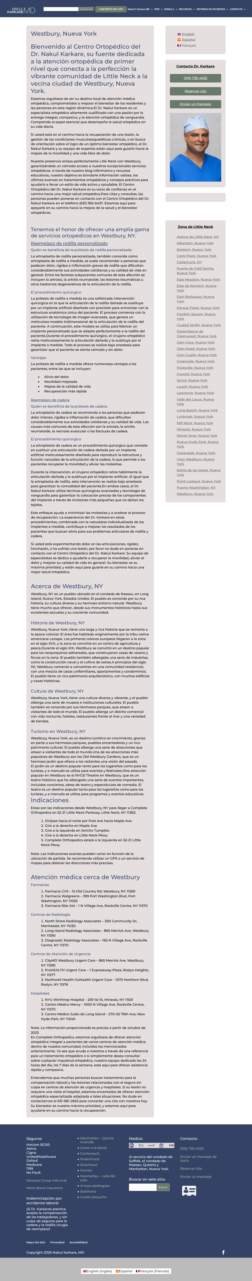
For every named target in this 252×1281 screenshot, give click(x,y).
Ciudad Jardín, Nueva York (199, 325)
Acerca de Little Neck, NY (198, 237)
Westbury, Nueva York (195, 494)
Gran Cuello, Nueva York (197, 355)
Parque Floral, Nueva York (198, 308)
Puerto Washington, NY (196, 488)
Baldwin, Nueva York (194, 250)
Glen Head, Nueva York (196, 349)
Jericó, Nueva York (192, 380)
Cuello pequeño (93, 1197)
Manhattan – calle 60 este (97, 1178)
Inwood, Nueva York (193, 374)
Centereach (90, 1154)
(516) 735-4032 (195, 78)
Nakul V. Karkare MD (139, 9)
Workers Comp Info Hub (46, 1181)
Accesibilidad (78, 1242)
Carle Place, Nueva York (196, 256)
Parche (86, 1170)
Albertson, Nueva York (195, 243)
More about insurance (44, 1188)
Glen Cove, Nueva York (196, 342)
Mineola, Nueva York (194, 429)
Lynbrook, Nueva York (195, 417)
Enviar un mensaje (195, 104)
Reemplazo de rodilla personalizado (69, 243)
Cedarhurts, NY (189, 262)
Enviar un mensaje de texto (198, 1159)
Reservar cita (195, 91)
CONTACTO (236, 9)
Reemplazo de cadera (50, 400)
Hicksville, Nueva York (195, 368)
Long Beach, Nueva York (197, 410)
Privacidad (57, 1242)
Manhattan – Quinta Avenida (97, 1140)
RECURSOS (185, 9)
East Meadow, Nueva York (198, 280)
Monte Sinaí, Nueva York (197, 436)
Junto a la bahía (93, 1148)
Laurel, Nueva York (192, 387)
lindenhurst (89, 1159)
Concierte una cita (111, 9)
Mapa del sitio (35, 1242)
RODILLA (169, 9)
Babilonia (88, 1191)
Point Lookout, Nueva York (199, 481)
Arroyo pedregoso (95, 1186)
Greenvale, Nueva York (196, 361)
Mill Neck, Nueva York (195, 423)
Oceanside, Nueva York (196, 453)
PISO (157, 9)
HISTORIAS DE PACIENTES (210, 9)
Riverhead (88, 1165)
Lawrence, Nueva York (195, 393)
